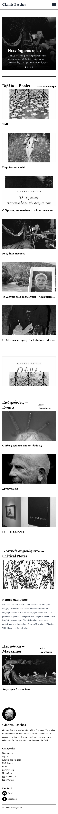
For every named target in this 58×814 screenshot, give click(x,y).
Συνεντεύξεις (8, 770)
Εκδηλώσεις (7, 763)
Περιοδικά (7, 773)
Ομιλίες (5, 766)
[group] (29, 43)
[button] (25, 67)
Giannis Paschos (14, 4)
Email (10, 793)
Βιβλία (5, 756)
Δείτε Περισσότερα (46, 86)
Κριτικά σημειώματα (11, 760)
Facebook (12, 799)
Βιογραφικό (7, 753)
